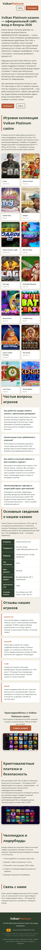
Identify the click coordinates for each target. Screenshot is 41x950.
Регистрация (32, 8)
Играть (20, 106)
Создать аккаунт (20, 728)
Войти (20, 8)
